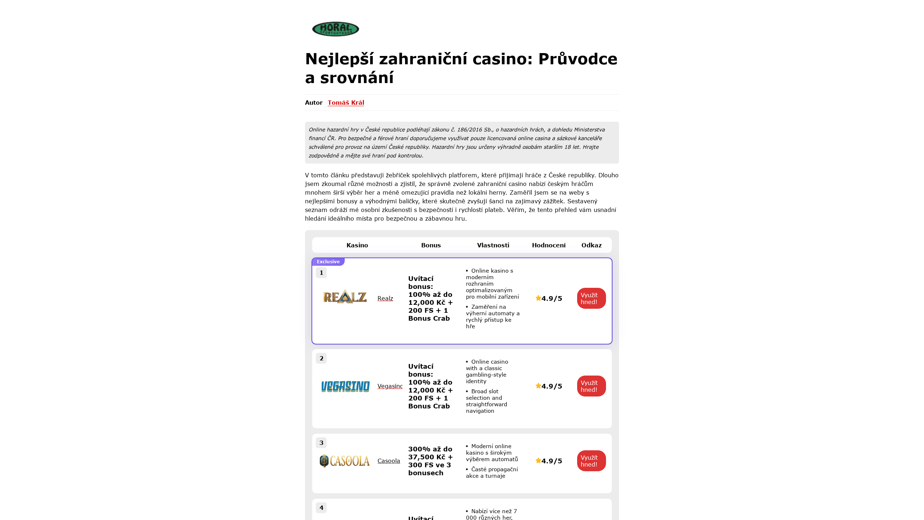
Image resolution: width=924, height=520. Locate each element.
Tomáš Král (346, 102)
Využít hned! (589, 298)
